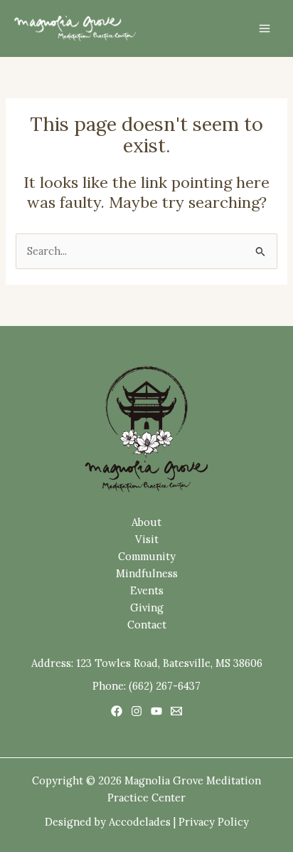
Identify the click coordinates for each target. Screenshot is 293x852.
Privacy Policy (214, 822)
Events (147, 590)
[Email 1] (176, 711)
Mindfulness (147, 573)
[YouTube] (156, 711)
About (146, 522)
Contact (146, 624)
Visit (147, 539)
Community (147, 556)
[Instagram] (136, 711)
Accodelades (140, 822)
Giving (147, 607)
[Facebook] (116, 711)
